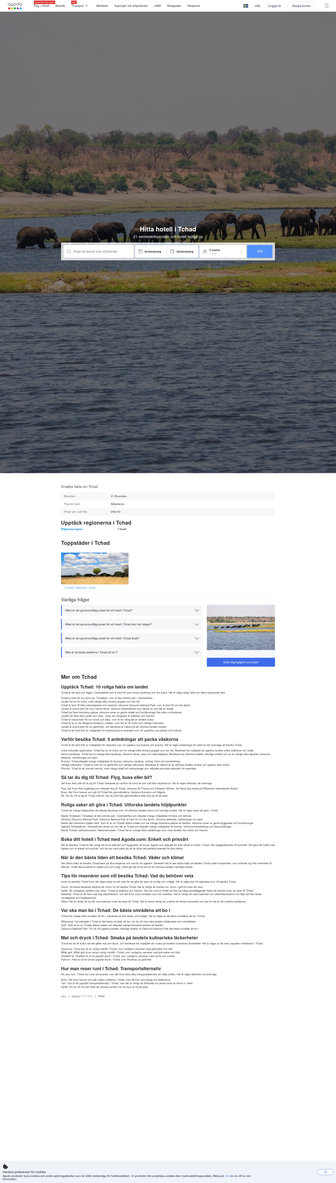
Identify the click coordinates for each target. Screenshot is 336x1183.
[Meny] (326, 6)
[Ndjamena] (96, 568)
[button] (245, 6)
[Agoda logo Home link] (15, 6)
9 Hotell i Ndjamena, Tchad (80, 587)
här (227, 1176)
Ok (325, 1172)
